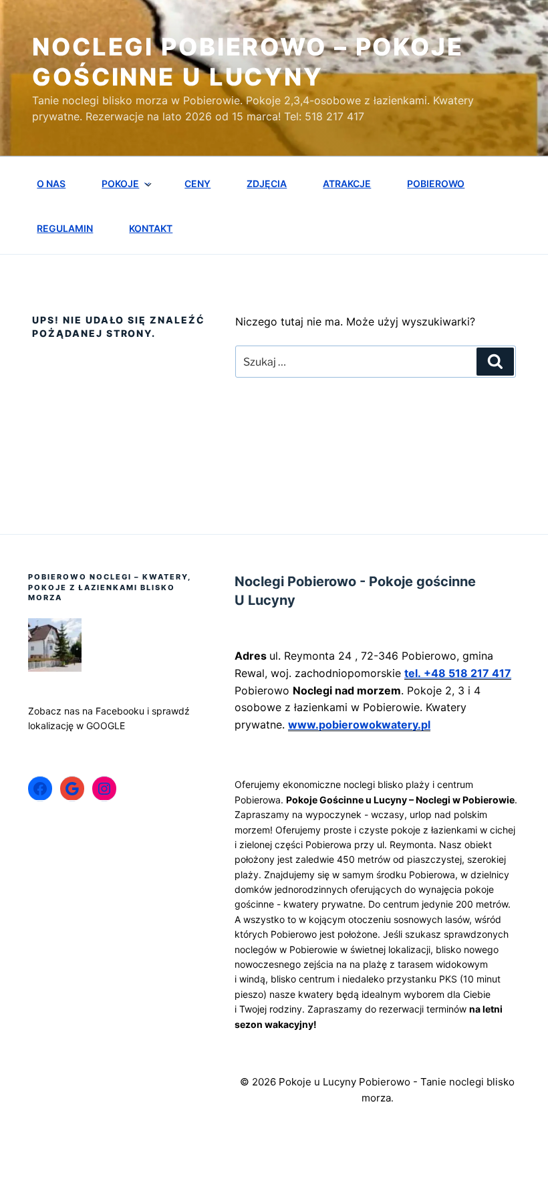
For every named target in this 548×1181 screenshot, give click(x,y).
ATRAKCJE (347, 183)
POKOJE (120, 183)
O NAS (51, 183)
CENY (197, 183)
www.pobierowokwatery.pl (359, 724)
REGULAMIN (65, 228)
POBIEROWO (435, 183)
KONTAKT (150, 228)
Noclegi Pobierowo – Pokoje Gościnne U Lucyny (248, 62)
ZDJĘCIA (267, 183)
